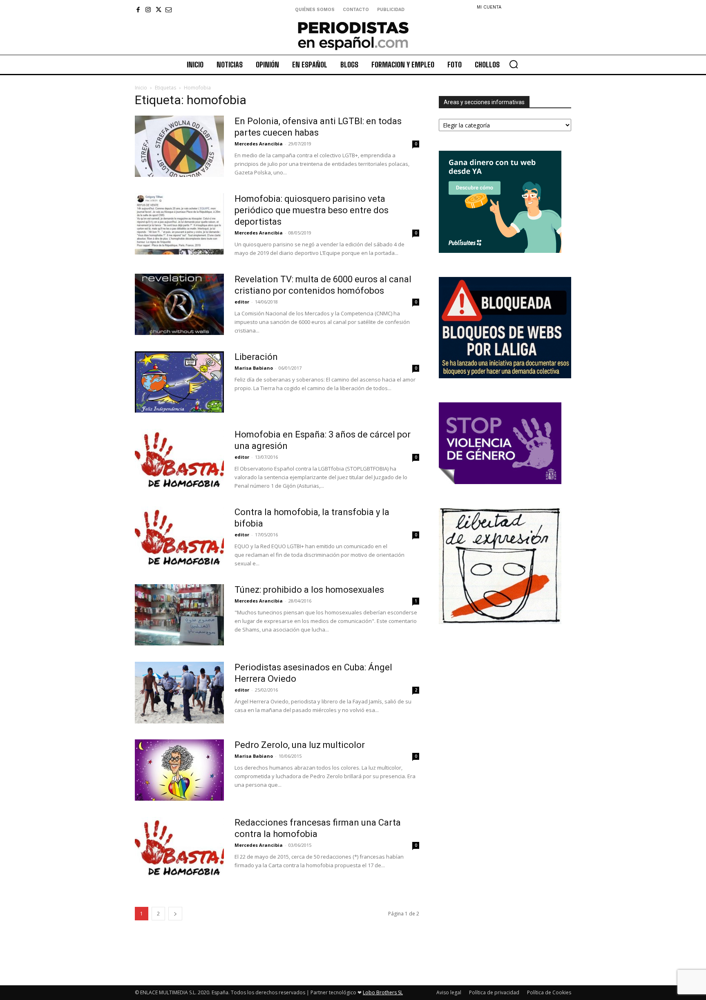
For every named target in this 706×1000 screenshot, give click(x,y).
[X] (158, 10)
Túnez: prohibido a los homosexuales (309, 590)
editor (242, 302)
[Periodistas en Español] (353, 35)
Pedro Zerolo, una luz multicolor (300, 745)
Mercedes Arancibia (259, 144)
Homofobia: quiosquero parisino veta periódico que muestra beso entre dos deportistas (312, 210)
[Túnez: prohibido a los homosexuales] (179, 614)
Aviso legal (448, 992)
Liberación (256, 357)
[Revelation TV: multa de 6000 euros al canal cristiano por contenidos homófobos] (179, 304)
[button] (513, 64)
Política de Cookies (549, 992)
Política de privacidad (494, 992)
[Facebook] (138, 10)
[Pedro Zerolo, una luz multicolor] (179, 770)
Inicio (141, 87)
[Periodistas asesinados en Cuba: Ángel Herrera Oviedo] (179, 692)
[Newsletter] (168, 10)
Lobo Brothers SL (383, 992)
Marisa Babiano (254, 368)
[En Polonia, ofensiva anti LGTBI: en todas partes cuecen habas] (179, 146)
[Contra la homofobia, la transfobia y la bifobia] (179, 537)
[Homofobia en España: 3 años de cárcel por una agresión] (179, 459)
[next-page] (175, 913)
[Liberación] (179, 382)
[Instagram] (148, 10)
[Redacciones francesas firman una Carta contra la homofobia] (179, 847)
